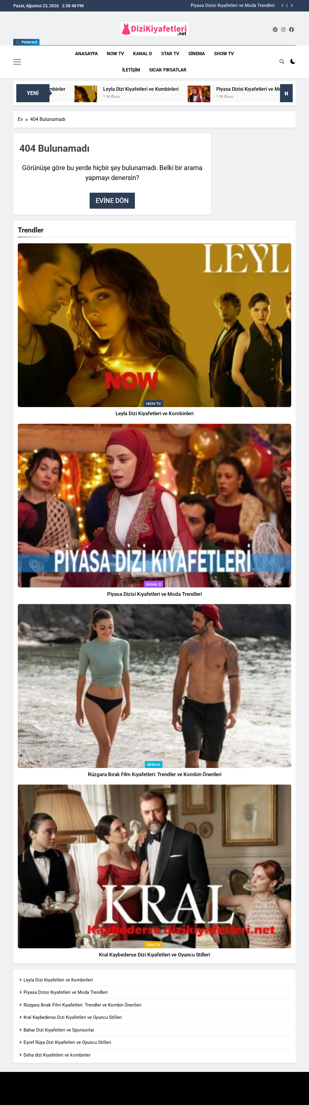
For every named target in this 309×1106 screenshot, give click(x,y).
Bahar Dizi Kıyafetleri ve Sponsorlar (59, 1030)
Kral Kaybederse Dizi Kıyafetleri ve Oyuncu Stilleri (154, 955)
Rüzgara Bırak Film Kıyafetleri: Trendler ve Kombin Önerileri (225, 6)
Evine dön (112, 200)
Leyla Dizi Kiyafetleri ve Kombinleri (79, 89)
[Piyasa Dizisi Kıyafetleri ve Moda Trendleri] (137, 97)
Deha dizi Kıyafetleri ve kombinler (57, 1055)
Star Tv (170, 53)
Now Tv (115, 53)
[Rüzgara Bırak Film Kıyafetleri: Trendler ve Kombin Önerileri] (267, 97)
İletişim (131, 70)
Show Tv (224, 53)
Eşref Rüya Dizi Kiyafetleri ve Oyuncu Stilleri (67, 1042)
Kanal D (142, 53)
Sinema (196, 53)
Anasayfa (86, 53)
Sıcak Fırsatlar (167, 70)
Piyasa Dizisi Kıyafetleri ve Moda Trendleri (201, 89)
